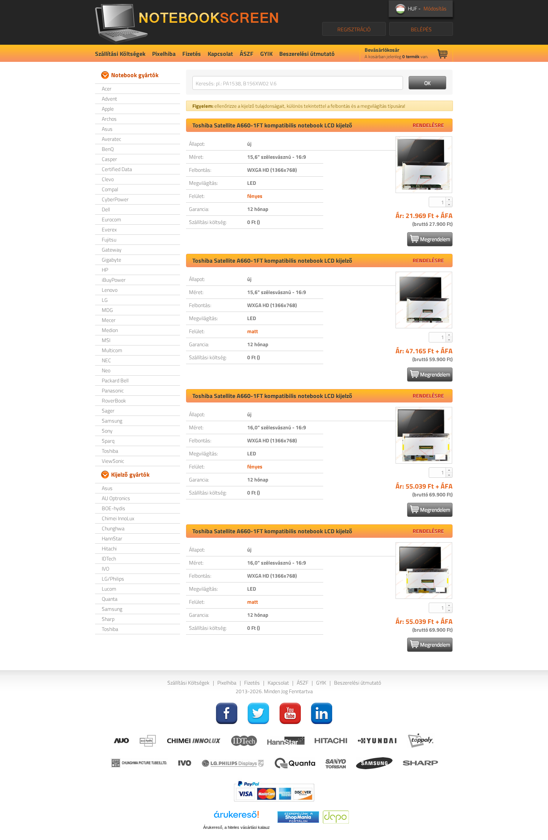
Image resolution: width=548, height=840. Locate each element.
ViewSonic (113, 461)
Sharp (108, 619)
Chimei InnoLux (118, 518)
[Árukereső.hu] (236, 817)
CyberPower (115, 199)
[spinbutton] (437, 202)
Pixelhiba (164, 53)
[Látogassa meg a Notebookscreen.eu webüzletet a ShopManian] (298, 816)
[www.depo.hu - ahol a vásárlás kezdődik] (336, 816)
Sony (107, 431)
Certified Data (117, 169)
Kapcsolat (220, 53)
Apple (108, 109)
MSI (106, 340)
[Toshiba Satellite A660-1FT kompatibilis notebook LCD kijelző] (424, 164)
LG (105, 300)
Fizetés (191, 53)
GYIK (266, 53)
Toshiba (110, 451)
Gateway (112, 249)
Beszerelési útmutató (307, 53)
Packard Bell (115, 380)
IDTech (109, 558)
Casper (109, 159)
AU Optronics (116, 498)
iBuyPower (114, 280)
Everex (109, 229)
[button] (448, 199)
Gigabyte (111, 259)
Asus (107, 129)
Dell (106, 209)
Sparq (108, 441)
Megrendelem (435, 239)
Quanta (109, 599)
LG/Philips (113, 578)
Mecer (109, 320)
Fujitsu (109, 239)
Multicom (112, 350)
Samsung (112, 420)
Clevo (108, 179)
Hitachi (109, 548)
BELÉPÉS (421, 29)
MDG (107, 310)
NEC (106, 360)
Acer (106, 88)
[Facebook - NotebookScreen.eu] (226, 712)
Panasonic (113, 390)
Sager (108, 410)
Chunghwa (113, 528)
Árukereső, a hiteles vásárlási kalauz (236, 827)
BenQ (108, 149)
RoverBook (114, 400)
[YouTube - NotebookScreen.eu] (290, 712)
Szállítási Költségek (120, 53)
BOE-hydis (113, 508)
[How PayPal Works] (274, 791)
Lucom (109, 589)
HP (105, 270)
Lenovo (109, 290)
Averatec (111, 139)
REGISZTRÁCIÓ (354, 29)
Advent (109, 98)
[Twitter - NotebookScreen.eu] (258, 712)
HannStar (112, 538)
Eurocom (111, 219)
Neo (106, 370)
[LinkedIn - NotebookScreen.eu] (321, 712)
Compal (110, 189)
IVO (105, 568)
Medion (110, 330)
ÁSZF (246, 53)
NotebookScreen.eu (186, 22)
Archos (109, 119)
